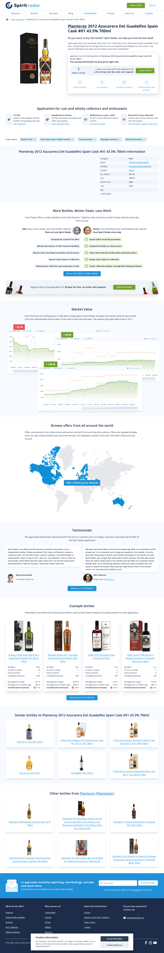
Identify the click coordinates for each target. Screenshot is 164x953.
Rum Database (18, 19)
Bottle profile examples (15, 917)
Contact (149, 13)
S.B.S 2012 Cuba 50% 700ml (30, 741)
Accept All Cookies (114, 939)
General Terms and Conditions (96, 917)
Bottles (34, 13)
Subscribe (148, 883)
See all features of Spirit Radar (82, 273)
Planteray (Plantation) (139, 162)
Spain (131, 170)
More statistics (19, 124)
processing (136, 890)
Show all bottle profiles (82, 697)
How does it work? (97, 124)
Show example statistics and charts (142, 124)
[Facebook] (146, 942)
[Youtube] (155, 943)
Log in (152, 5)
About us (129, 13)
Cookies (87, 927)
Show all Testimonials (82, 588)
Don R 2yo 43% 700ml (29, 773)
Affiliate (48, 927)
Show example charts (60, 124)
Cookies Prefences (114, 945)
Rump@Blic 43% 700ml (82, 773)
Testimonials (90, 13)
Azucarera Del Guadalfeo (140, 166)
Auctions (53, 13)
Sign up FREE (136, 5)
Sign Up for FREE (124, 287)
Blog (71, 13)
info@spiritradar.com (135, 918)
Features (15, 13)
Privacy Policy (89, 922)
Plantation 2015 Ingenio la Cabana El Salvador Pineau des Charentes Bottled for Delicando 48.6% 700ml (134, 859)
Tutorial (48, 917)
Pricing (110, 13)
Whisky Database (13, 932)
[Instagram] (151, 943)
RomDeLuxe (109, 579)
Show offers (145, 70)
